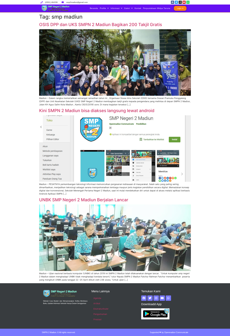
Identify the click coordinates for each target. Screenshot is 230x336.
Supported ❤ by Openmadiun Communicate (169, 332)
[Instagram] (180, 2)
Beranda (94, 8)
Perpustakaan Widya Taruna (156, 8)
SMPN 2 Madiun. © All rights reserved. (58, 332)
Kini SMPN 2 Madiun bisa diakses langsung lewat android (96, 110)
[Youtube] (184, 2)
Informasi (115, 8)
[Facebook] (172, 2)
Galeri (127, 8)
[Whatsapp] (188, 2)
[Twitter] (176, 2)
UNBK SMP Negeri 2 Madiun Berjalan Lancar (83, 199)
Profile (103, 8)
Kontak (138, 8)
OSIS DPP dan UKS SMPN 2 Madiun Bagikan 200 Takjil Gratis (100, 24)
